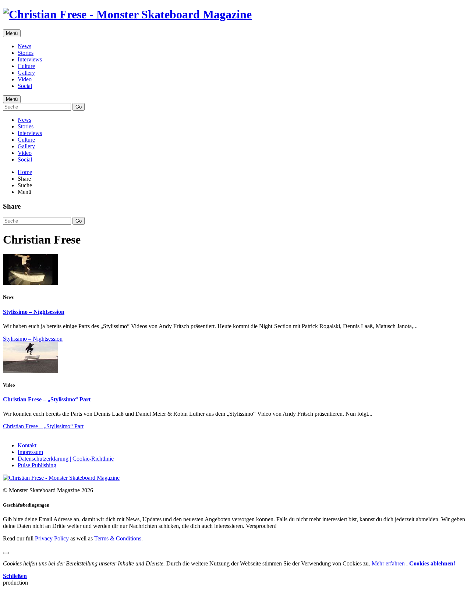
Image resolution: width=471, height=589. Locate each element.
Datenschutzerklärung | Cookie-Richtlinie (66, 458)
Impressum (30, 452)
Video (25, 79)
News (24, 46)
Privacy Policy (52, 538)
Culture (26, 66)
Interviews (30, 59)
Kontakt (27, 445)
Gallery (26, 73)
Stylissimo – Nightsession (33, 312)
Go (78, 107)
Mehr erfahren (389, 563)
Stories (25, 53)
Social (25, 86)
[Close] (6, 553)
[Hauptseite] (127, 14)
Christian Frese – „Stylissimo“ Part (47, 399)
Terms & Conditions (117, 538)
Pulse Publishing (37, 465)
